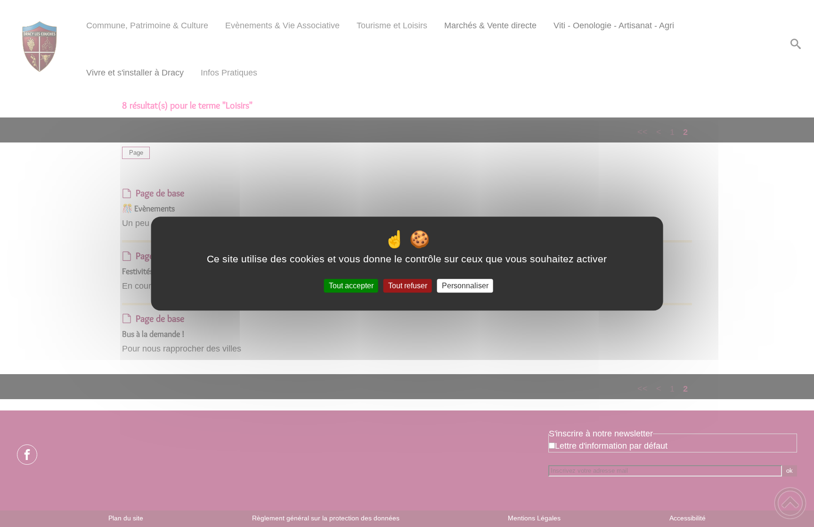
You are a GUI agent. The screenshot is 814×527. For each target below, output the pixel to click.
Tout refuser (407, 286)
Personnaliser (465, 286)
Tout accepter (351, 286)
